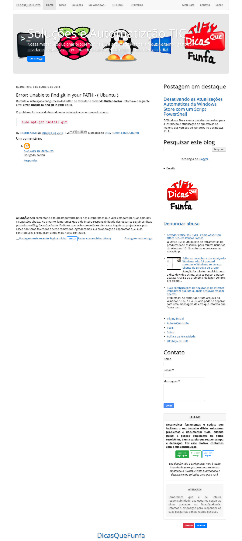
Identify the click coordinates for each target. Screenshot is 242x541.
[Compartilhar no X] (78, 132)
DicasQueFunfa (28, 5)
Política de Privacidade (181, 336)
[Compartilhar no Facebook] (82, 132)
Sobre (219, 5)
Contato (205, 5)
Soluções (77, 5)
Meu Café (188, 5)
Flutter (116, 132)
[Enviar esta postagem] (66, 132)
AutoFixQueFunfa (178, 323)
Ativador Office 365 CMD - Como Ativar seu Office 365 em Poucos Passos (194, 236)
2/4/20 (50, 151)
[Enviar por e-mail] (71, 132)
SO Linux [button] (117, 5)
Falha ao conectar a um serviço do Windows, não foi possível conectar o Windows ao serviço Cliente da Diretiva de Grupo (204, 262)
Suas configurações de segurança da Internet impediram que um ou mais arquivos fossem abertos (195, 291)
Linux (124, 132)
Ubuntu (134, 132)
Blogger (203, 159)
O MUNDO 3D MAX (35, 151)
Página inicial (58, 238)
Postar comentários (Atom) (94, 238)
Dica (107, 132)
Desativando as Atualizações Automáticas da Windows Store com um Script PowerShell (193, 106)
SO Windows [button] (96, 5)
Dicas (62, 5)
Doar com (182, 454)
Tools (170, 327)
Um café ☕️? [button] (36, 58)
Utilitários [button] (137, 5)
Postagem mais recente (34, 238)
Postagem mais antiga (138, 238)
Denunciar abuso (182, 223)
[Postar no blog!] (75, 132)
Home (50, 5)
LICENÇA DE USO (177, 341)
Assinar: (72, 238)
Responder (30, 160)
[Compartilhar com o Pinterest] (85, 132)
